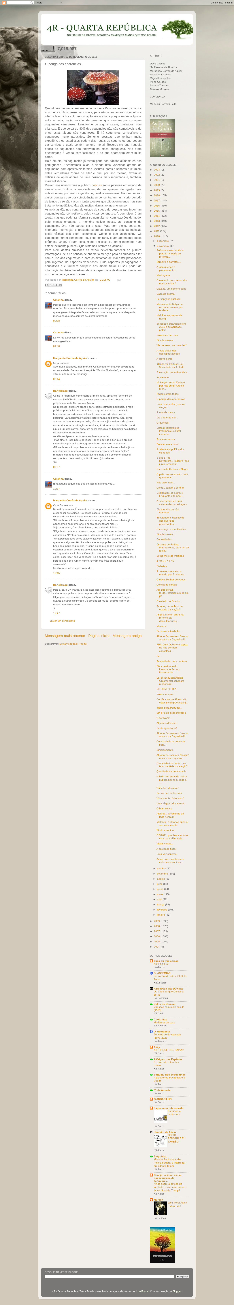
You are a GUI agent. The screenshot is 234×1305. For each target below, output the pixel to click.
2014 (157, 215)
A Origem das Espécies (168, 1059)
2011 (157, 231)
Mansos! (161, 626)
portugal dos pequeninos (170, 1074)
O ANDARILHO (163, 1099)
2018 (157, 195)
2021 (157, 179)
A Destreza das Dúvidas (168, 988)
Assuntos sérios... (166, 439)
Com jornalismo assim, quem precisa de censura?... (168, 1178)
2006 (157, 936)
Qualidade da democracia (171, 771)
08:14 (56, 379)
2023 (157, 169)
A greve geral (164, 358)
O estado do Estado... (169, 601)
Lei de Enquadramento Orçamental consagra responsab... (170, 681)
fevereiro (162, 909)
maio (160, 894)
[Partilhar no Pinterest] (60, 285)
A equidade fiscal (166, 848)
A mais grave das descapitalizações (168, 352)
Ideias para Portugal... (169, 707)
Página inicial (98, 636)
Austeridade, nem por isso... (172, 661)
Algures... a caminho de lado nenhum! (170, 815)
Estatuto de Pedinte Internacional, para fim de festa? (172, 547)
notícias (97, 185)
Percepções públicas (168, 298)
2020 (157, 184)
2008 (157, 926)
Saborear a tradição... (169, 631)
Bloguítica (160, 1156)
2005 (157, 941)
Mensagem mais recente (65, 636)
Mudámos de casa (164, 1022)
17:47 (56, 613)
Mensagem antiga (127, 636)
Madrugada (163, 275)
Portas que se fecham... (170, 793)
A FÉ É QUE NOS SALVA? (169, 1050)
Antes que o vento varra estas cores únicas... (170, 861)
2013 (157, 220)
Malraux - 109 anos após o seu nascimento (172, 823)
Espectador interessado (169, 1108)
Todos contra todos (167, 393)
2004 (157, 946)
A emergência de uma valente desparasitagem (171, 503)
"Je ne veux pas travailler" (171, 345)
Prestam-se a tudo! (167, 444)
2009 (157, 921)
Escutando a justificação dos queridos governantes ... (170, 520)
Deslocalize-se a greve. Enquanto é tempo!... (170, 494)
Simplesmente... (165, 340)
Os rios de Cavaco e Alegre (172, 469)
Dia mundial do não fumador (167, 511)
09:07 (56, 467)
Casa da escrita (165, 293)
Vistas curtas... (164, 843)
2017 (157, 200)
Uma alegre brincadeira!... (171, 803)
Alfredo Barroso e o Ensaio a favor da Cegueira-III (172, 638)
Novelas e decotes (167, 335)
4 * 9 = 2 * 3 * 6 (165, 560)
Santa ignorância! (166, 728)
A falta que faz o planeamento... (166, 268)
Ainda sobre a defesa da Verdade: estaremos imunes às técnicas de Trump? (170, 1187)
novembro (163, 245)
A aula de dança (165, 412)
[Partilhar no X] (53, 285)
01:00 (56, 346)
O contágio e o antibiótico (171, 529)
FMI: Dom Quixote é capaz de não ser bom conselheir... (172, 647)
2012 (157, 226)
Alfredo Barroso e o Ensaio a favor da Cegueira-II (172, 735)
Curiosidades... (165, 539)
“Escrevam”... (164, 717)
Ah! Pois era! (161, 964)
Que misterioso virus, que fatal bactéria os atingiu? (172, 765)
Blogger (177, 1291)
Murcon (158, 1199)
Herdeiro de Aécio (165, 1132)
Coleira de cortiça (166, 584)
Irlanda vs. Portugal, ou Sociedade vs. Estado (170, 365)
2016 (157, 205)
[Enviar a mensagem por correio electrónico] (118, 279)
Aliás (157, 1047)
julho (160, 883)
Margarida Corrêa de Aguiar (70, 358)
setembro (163, 873)
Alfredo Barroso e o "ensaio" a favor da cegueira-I (172, 756)
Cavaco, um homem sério (171, 288)
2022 (157, 174)
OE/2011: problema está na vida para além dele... (172, 837)
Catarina (58, 299)
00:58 (56, 320)
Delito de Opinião (165, 1003)
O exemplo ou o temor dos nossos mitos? (171, 282)
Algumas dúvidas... (167, 723)
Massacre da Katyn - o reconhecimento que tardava (169, 307)
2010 (157, 236)
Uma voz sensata (166, 853)
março (161, 904)
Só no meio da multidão (170, 555)
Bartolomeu (60, 390)
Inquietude (162, 377)
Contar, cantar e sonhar (170, 487)
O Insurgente (162, 1031)
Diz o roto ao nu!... (167, 417)
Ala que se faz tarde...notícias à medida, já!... (172, 593)
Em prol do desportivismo (171, 712)
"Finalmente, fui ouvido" (170, 798)
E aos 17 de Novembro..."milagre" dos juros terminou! (172, 461)
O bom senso (164, 808)
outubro (162, 868)
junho (160, 888)
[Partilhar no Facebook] (57, 285)
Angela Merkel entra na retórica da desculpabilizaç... (170, 617)
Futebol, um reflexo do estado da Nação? (169, 608)
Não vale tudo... (165, 482)
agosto (161, 878)
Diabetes (161, 566)
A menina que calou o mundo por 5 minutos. (170, 573)
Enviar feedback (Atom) (73, 643)
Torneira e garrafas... (168, 261)
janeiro (161, 914)
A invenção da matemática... (172, 372)
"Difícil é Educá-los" (167, 788)
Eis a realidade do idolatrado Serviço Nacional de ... (168, 669)
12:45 (56, 572)
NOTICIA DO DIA (166, 689)
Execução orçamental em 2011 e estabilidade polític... (171, 327)
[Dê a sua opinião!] (50, 285)
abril (160, 899)
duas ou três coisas (166, 960)
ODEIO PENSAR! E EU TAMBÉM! (176, 1138)
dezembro (163, 240)
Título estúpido (165, 830)
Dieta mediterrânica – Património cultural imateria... (168, 431)
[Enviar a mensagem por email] (46, 285)
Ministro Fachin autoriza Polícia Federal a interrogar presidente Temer (169, 1162)
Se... (159, 656)
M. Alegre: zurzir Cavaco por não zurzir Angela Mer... (170, 385)
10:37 (56, 488)
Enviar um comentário (62, 620)
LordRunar (142, 1291)
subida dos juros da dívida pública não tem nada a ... (171, 779)
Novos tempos (164, 694)
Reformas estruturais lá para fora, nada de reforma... (170, 253)
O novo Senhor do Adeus (171, 579)
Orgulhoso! (162, 422)
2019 (157, 190)
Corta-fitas (160, 1019)
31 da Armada (162, 1090)
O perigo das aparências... (171, 398)
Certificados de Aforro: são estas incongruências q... (172, 701)
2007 (157, 931)
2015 (157, 210)
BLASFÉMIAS (162, 973)
